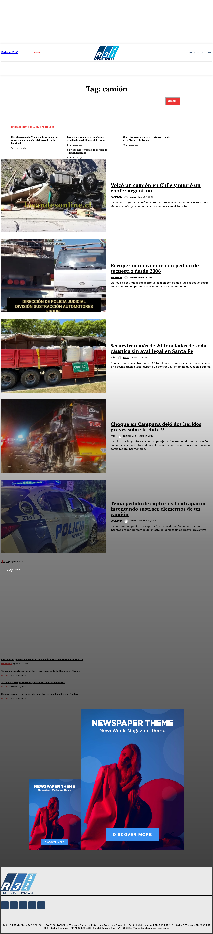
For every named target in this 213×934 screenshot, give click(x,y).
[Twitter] (32, 905)
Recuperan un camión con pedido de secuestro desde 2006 (155, 268)
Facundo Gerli (129, 436)
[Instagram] (14, 905)
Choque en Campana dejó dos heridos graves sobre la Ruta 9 (156, 427)
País (113, 357)
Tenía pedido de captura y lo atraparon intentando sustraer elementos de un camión (158, 509)
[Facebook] (5, 905)
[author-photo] (126, 197)
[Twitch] (23, 905)
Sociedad (116, 197)
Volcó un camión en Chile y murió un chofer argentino (156, 188)
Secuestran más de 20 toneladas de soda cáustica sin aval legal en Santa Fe (158, 348)
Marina (132, 197)
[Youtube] (41, 905)
